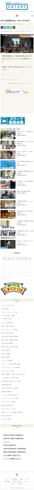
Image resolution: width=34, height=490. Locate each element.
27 (12, 275)
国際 (3, 357)
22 (21, 272)
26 (8, 275)
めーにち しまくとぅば (8, 367)
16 (25, 268)
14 (17, 268)
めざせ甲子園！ (6, 315)
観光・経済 (5, 333)
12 (8, 268)
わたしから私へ (6, 305)
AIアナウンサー (6, 402)
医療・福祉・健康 (7, 340)
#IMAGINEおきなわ (8, 388)
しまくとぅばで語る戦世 (9, 364)
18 (4, 272)
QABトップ (20, 483)
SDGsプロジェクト (7, 408)
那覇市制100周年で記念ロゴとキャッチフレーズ (21, 83)
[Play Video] (17, 43)
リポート (4, 360)
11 (4, 268)
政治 (3, 353)
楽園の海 (4, 391)
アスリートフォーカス (8, 398)
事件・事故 (5, 326)
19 (8, 272)
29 (21, 275)
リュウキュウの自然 (8, 395)
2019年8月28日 (18, 24)
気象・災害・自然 (7, 346)
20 (12, 272)
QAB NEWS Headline (19, 488)
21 (17, 272)
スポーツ (4, 322)
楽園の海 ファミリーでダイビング (9, 79)
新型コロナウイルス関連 (9, 412)
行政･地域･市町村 (7, 336)
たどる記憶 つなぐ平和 (8, 377)
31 (29, 275)
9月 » (5, 278)
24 (29, 272)
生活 (3, 308)
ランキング (26, 481)
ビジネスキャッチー (8, 329)
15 (21, 268)
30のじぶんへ (6, 371)
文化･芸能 (5, 343)
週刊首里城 (5, 384)
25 (4, 275)
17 (29, 268)
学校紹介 (5, 318)
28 (17, 275)
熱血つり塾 (5, 415)
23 (25, 272)
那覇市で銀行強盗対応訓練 (23, 191)
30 (25, 275)
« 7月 (1, 278)
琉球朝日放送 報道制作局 (7, 24)
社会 (3, 419)
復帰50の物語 (6, 405)
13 (12, 268)
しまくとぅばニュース (8, 312)
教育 (3, 350)
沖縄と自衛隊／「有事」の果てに (12, 374)
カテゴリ (13, 483)
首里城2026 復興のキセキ (9, 381)
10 (29, 265)
